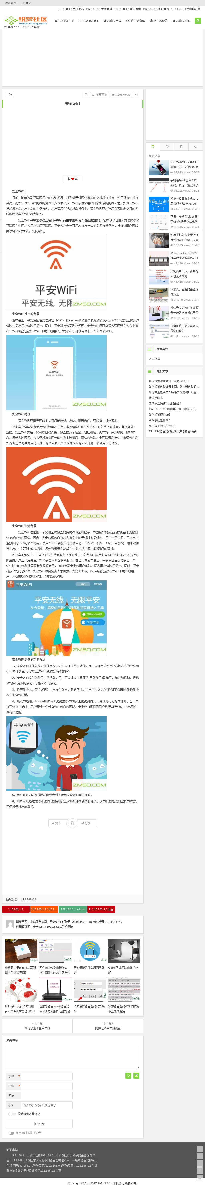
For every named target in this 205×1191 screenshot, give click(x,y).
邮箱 (14, 1086)
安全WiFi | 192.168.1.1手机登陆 (53, 926)
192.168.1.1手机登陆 (70, 9)
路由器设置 (160, 20)
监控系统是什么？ (160, 420)
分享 (87, 823)
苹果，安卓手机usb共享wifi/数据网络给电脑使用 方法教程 (184, 221)
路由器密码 (137, 20)
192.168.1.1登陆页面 (127, 9)
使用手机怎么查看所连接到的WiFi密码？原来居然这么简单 (184, 239)
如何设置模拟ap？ (160, 414)
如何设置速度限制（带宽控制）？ (170, 381)
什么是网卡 (156, 397)
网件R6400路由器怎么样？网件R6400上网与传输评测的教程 (54, 972)
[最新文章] (153, 146)
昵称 (14, 1076)
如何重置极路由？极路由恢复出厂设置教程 (175, 392)
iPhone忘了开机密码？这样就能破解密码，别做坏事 (184, 258)
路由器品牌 (113, 20)
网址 (11, 1095)
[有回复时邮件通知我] (11, 1133)
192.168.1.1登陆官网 (156, 9)
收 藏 (72, 179)
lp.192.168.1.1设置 (101, 909)
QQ (10, 1105)
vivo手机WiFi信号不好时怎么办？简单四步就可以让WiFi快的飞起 (184, 167)
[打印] (86, 94)
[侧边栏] (136, 94)
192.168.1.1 (65, 20)
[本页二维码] (200, 1178)
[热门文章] (181, 146)
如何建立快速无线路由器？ (165, 403)
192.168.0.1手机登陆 (99, 9)
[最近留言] (195, 146)
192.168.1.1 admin (73, 909)
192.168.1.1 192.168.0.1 (44, 909)
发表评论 (101, 94)
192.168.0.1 (90, 20)
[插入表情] (128, 1076)
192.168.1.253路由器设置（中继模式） (173, 409)
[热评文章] (167, 146)
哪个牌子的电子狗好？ (163, 425)
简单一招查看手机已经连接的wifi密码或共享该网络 (184, 203)
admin (93, 921)
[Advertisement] (102, 58)
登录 (28, 3)
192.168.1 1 (15, 909)
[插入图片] (136, 1076)
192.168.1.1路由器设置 (185, 9)
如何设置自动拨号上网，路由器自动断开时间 (177, 386)
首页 (10, 26)
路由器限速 (182, 20)
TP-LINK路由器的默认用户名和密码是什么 (175, 431)
